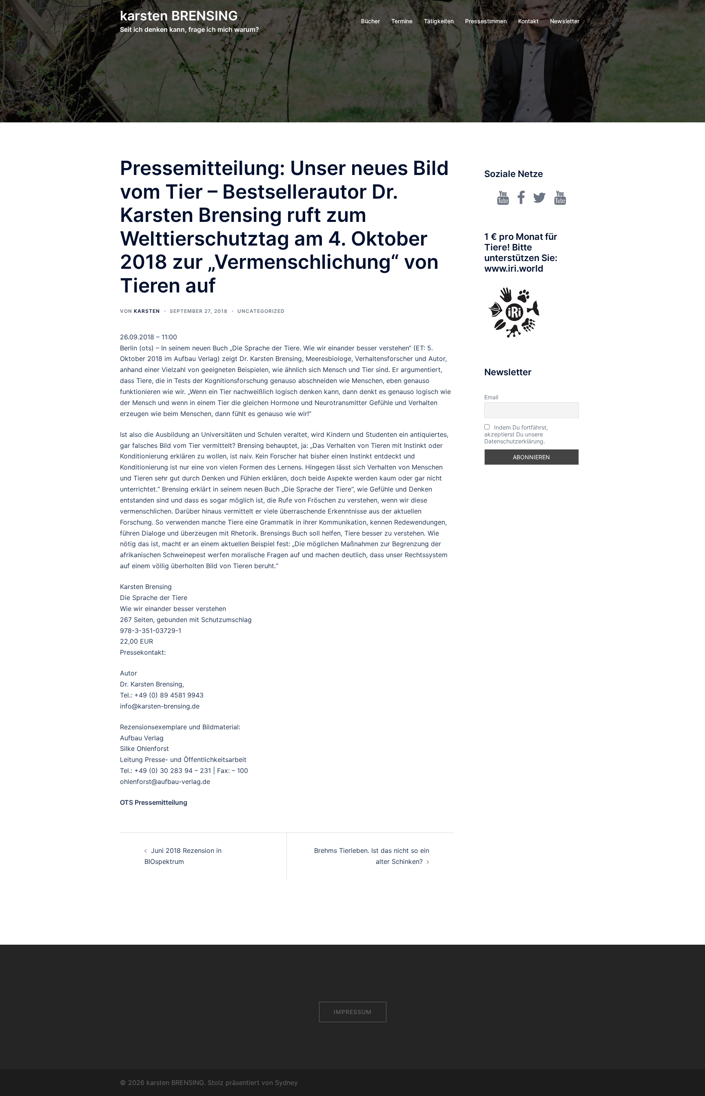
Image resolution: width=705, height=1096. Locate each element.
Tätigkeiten (439, 21)
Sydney (286, 1082)
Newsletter (564, 21)
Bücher (370, 21)
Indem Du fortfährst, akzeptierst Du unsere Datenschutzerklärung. (516, 434)
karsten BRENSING (179, 16)
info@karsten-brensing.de (160, 706)
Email (491, 397)
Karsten (147, 311)
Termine (401, 21)
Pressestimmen (486, 21)
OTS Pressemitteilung (153, 802)
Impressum (353, 1011)
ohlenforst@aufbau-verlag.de (165, 781)
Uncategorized (261, 311)
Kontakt (528, 21)
